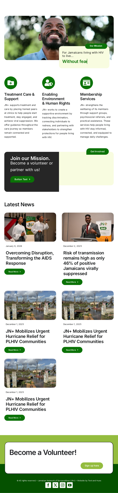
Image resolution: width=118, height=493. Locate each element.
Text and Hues (94, 480)
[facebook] (48, 485)
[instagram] (62, 485)
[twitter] (55, 485)
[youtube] (70, 485)
